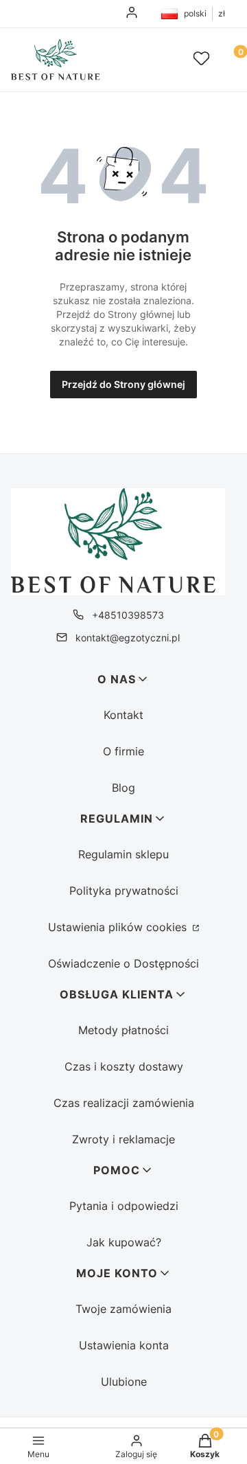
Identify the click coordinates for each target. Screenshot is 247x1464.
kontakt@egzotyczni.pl (127, 637)
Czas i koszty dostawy (123, 1066)
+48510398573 (128, 615)
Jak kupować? (123, 1242)
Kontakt (123, 715)
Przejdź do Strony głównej (123, 384)
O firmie (123, 751)
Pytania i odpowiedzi (123, 1206)
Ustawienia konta (124, 1345)
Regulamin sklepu (123, 854)
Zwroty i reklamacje (123, 1139)
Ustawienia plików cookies (119, 927)
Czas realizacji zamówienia (124, 1103)
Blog (123, 787)
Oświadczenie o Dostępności (123, 963)
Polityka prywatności (123, 890)
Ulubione (124, 1381)
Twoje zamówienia (123, 1309)
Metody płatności (123, 1030)
